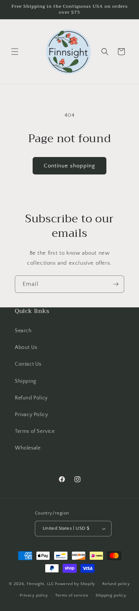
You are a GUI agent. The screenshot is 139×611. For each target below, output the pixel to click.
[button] (15, 51)
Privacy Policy (31, 415)
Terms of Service (35, 431)
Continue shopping (69, 166)
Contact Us (28, 364)
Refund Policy (31, 398)
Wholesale (27, 448)
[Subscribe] (115, 284)
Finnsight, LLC (40, 584)
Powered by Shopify (75, 584)
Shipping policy (111, 595)
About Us (26, 347)
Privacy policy (34, 595)
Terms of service (72, 595)
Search (23, 331)
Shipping (25, 381)
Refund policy (116, 584)
